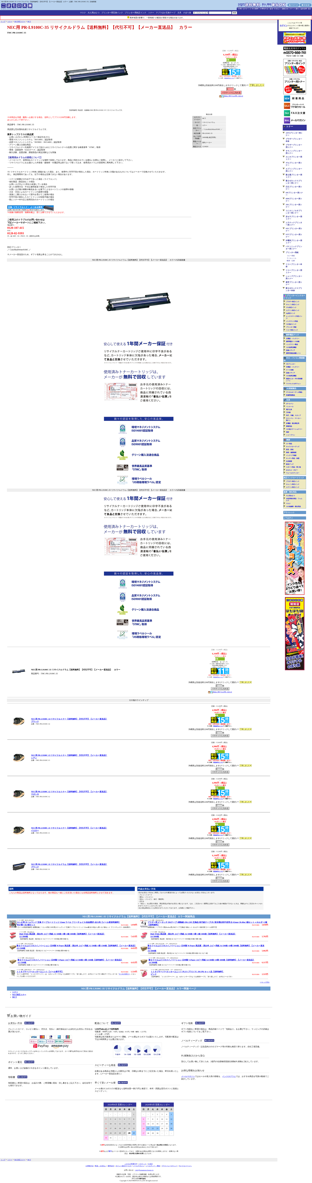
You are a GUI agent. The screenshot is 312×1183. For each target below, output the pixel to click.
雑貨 (288, 440)
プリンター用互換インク (112, 13)
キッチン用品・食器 (292, 458)
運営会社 (111, 1166)
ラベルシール (291, 258)
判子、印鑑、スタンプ (293, 415)
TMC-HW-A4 (161, 932)
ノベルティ (288, 518)
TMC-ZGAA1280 (160, 943)
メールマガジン (188, 1076)
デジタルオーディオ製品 (294, 392)
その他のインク (291, 324)
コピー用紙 (291, 256)
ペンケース (289, 406)
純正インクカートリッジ (294, 478)
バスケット (142, 1164)
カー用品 (289, 443)
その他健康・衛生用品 (293, 506)
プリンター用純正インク (135, 13)
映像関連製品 (290, 395)
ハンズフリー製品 (292, 344)
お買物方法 (89, 1166)
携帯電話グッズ (292, 335)
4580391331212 (40, 969)
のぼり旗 (187, 13)
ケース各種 (289, 370)
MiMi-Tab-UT (28, 969)
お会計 (150, 1164)
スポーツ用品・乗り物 (293, 467)
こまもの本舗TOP (131, 1164)
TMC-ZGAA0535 (160, 957)
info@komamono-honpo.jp (144, 1170)
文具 (179, 13)
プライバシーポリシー (169, 1166)
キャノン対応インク (292, 304)
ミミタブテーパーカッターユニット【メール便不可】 (40, 972)
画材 (287, 432)
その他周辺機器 (291, 347)
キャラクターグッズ (292, 446)
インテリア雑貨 (291, 455)
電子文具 (289, 409)
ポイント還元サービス (124, 1166)
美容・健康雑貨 (291, 452)
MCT (14, 997)
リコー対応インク (292, 330)
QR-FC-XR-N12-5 (29, 920)
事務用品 (289, 426)
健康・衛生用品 (290, 492)
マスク (83, 13)
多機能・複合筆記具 (292, 423)
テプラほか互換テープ (166, 13)
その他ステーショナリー (294, 429)
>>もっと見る (264, 982)
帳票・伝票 (291, 261)
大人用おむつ (93, 13)
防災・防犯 (289, 449)
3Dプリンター (290, 364)
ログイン (284, 25)
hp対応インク (290, 313)
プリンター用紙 (292, 252)
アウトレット (289, 512)
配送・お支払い (100, 1166)
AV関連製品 (291, 388)
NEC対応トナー (19, 995)
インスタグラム (229, 1076)
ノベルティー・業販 (153, 1166)
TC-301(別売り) (124, 974)
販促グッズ (289, 464)
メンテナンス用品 (292, 321)
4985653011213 (174, 957)
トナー (151, 13)
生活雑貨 (289, 461)
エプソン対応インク (292, 310)
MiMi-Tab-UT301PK (164, 969)
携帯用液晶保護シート (293, 353)
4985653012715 (173, 943)
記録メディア (290, 350)
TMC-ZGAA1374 (29, 957)
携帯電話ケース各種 (292, 341)
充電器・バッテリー (292, 338)
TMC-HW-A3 (30, 932)
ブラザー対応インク (292, 301)
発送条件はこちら (229, 78)
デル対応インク (291, 307)
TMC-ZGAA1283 (28, 943)
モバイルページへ (185, 1166)
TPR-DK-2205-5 (160, 920)
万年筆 (288, 412)
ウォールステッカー (292, 473)
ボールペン (289, 403)
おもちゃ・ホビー (292, 470)
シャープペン (290, 435)
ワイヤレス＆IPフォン (293, 383)
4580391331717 (178, 969)
